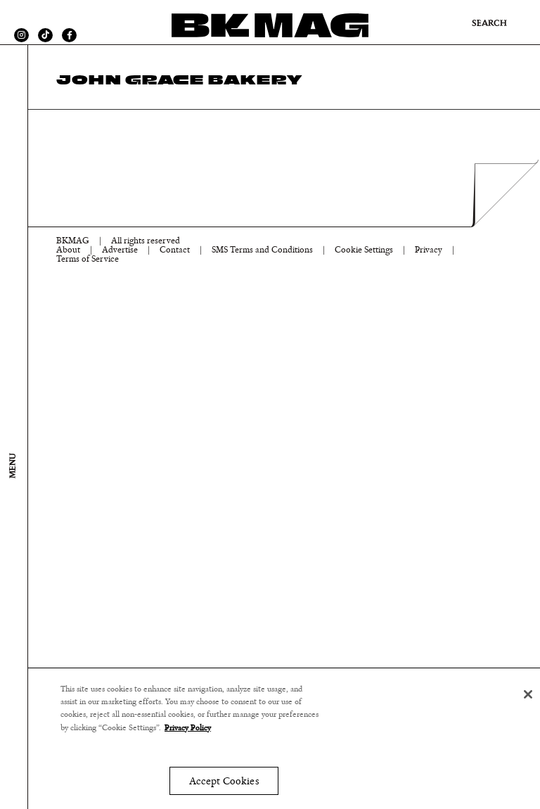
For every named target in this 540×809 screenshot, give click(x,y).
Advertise (120, 250)
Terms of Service (87, 259)
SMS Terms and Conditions (262, 250)
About (68, 250)
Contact (175, 250)
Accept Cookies (224, 781)
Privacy (428, 250)
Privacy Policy (188, 727)
